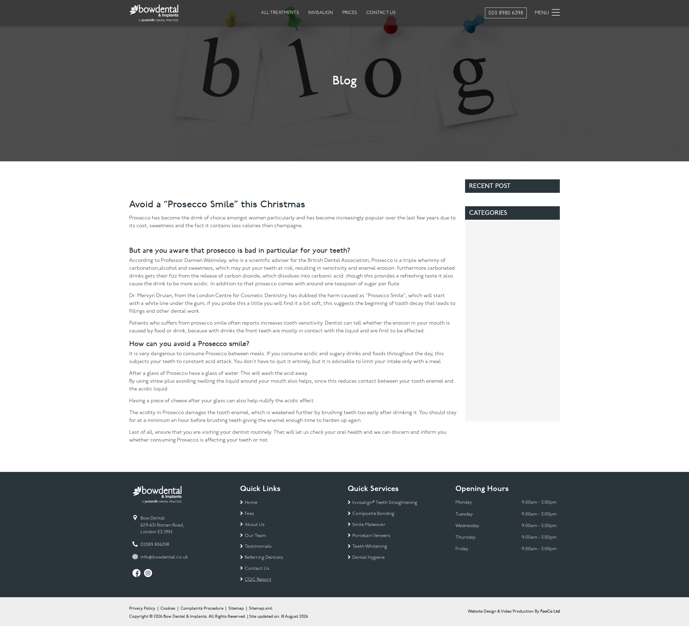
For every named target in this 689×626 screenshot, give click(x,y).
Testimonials (258, 546)
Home (251, 502)
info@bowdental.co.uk (164, 557)
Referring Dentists (264, 557)
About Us (255, 524)
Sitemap (236, 608)
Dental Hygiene (368, 557)
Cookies (167, 608)
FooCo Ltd (550, 611)
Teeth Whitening (369, 546)
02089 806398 (154, 544)
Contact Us (257, 568)
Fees (249, 513)
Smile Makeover (368, 524)
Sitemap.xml (260, 608)
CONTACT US (381, 12)
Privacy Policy (142, 608)
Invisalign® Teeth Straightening (384, 502)
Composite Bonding (373, 513)
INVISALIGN (320, 12)
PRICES (349, 12)
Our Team (255, 535)
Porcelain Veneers (371, 535)
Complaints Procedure (202, 608)
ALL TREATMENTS (280, 12)
